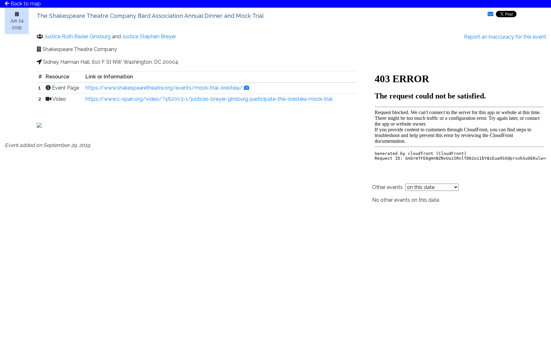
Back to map (25, 4)
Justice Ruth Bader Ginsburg (77, 36)
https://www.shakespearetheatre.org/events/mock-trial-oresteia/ (164, 88)
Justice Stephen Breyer (149, 36)
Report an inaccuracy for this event (505, 37)
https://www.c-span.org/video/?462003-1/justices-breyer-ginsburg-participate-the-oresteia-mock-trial (209, 99)
